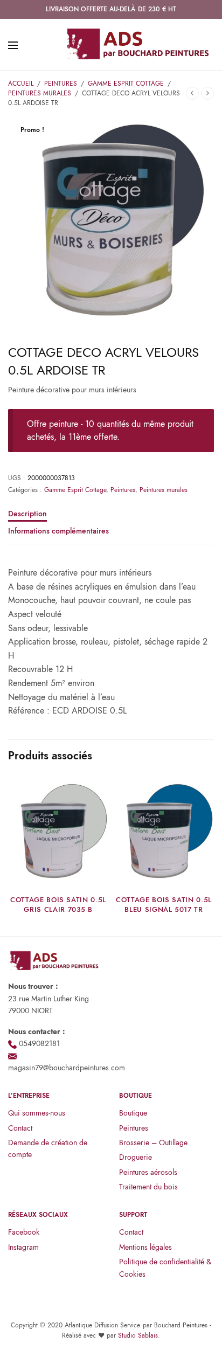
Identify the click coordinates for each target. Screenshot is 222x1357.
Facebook (23, 1232)
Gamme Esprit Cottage (126, 83)
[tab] (111, 518)
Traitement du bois (148, 1186)
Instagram (23, 1247)
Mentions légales (145, 1247)
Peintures (60, 83)
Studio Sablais (138, 1335)
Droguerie (135, 1157)
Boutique (133, 1112)
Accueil (20, 83)
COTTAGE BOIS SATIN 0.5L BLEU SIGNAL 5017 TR (164, 905)
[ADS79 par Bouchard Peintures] (138, 44)
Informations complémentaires (58, 531)
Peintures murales (39, 93)
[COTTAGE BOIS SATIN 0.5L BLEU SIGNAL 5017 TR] (164, 831)
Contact (20, 1128)
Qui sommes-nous (36, 1112)
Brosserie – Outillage (153, 1142)
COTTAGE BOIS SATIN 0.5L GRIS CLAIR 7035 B (58, 905)
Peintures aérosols (148, 1172)
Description (27, 514)
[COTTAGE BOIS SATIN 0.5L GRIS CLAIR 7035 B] (58, 831)
